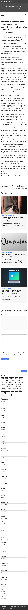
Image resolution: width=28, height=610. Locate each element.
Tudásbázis (9, 173)
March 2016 (3, 549)
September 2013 (4, 582)
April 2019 (3, 495)
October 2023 (4, 431)
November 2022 (4, 450)
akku (6, 176)
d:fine (7, 382)
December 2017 (4, 514)
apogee (20, 378)
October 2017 (4, 518)
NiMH (16, 176)
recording (9, 392)
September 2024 (4, 415)
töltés (20, 176)
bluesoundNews (14, 6)
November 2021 (4, 460)
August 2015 (3, 565)
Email (3, 339)
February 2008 (4, 598)
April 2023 (3, 438)
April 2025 (3, 408)
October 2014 (4, 570)
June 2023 (3, 436)
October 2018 (4, 504)
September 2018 (4, 506)
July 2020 (3, 471)
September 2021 (4, 462)
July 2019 (3, 488)
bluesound (19, 380)
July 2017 (3, 523)
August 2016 (3, 542)
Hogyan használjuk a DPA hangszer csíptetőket (13, 254)
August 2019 (3, 485)
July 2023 (3, 434)
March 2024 (3, 424)
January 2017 (4, 535)
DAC (15, 382)
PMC (16, 390)
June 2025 (3, 406)
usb (10, 394)
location (9, 388)
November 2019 (4, 481)
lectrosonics (4, 388)
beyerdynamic (13, 380)
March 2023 (3, 441)
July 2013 (3, 586)
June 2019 (3, 490)
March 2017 (3, 530)
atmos (3, 380)
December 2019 (4, 478)
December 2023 (4, 429)
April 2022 (3, 457)
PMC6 (20, 390)
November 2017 (4, 516)
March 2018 (3, 511)
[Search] (26, 15)
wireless (18, 394)
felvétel (3, 386)
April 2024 (3, 422)
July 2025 (3, 403)
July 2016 (3, 544)
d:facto (3, 382)
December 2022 (4, 448)
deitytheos (4, 384)
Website (3, 346)
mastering (15, 388)
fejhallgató (20, 384)
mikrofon (3, 390)
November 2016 (4, 539)
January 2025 (4, 413)
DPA (3, 215)
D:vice (11, 382)
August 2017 (3, 521)
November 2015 (4, 558)
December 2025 (4, 401)
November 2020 (4, 467)
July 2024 (3, 417)
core (24, 380)
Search (3, 369)
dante (19, 382)
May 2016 (3, 546)
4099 (3, 378)
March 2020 (3, 474)
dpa (12, 384)
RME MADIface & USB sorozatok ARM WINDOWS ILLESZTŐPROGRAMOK (11, 291)
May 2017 (3, 525)
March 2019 (3, 497)
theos (21, 392)
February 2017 (4, 532)
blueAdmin (4, 221)
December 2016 (4, 537)
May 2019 (3, 492)
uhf (7, 394)
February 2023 (4, 443)
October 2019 (4, 483)
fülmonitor (11, 386)
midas (20, 388)
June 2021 (3, 464)
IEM (16, 386)
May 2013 (3, 589)
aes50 (16, 378)
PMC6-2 (3, 392)
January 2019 (4, 499)
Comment (4, 315)
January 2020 (4, 476)
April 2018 (3, 509)
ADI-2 (6, 378)
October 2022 (4, 453)
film (7, 386)
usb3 (14, 394)
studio (16, 392)
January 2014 (4, 577)
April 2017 (3, 528)
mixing (8, 390)
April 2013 (3, 591)
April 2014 (3, 575)
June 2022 (3, 455)
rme (13, 392)
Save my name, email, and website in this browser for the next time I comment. (13, 353)
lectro (19, 386)
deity (23, 382)
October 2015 (4, 560)
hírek (6, 215)
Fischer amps (11, 176)
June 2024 (3, 420)
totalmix (3, 394)
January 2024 (4, 427)
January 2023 (4, 445)
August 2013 (3, 584)
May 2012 (3, 596)
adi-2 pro (11, 378)
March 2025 (3, 410)
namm (12, 390)
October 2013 (4, 579)
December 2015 (4, 556)
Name (3, 333)
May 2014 (3, 572)
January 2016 (4, 553)
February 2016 (4, 551)
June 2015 (3, 568)
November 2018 (4, 502)
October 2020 (4, 469)
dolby (9, 384)
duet (16, 384)
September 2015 (4, 563)
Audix (7, 380)
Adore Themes (8, 608)
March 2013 (3, 593)
